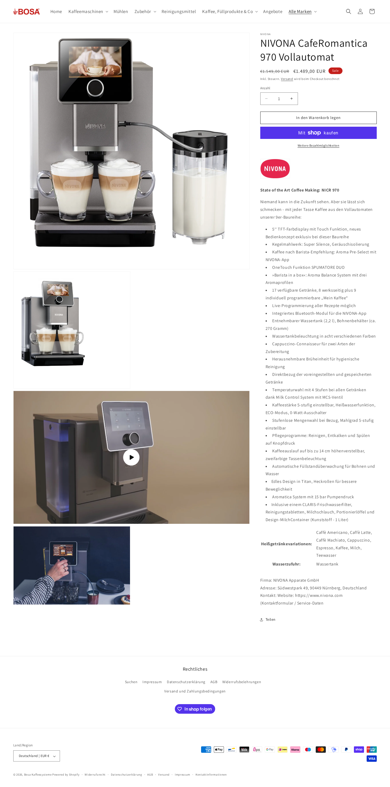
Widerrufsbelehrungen (241, 682)
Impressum (152, 682)
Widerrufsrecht (95, 774)
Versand (287, 79)
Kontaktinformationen (211, 774)
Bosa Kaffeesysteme (38, 775)
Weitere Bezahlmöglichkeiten (319, 145)
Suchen (131, 682)
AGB (214, 682)
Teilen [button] (271, 619)
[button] (87, 11)
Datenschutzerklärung (186, 682)
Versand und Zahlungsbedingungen (195, 691)
